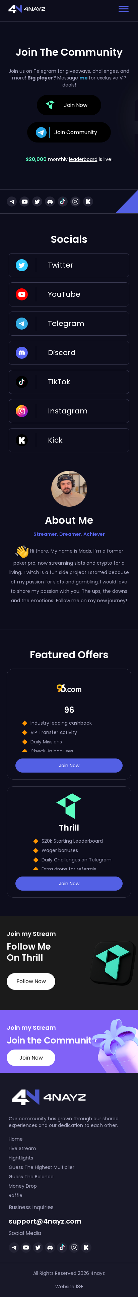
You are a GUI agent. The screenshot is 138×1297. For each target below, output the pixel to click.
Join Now (69, 765)
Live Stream (22, 1148)
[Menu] (123, 9)
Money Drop (23, 1186)
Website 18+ (69, 1286)
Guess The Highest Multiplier (41, 1167)
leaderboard (83, 159)
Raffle (15, 1195)
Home (16, 1139)
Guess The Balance (31, 1176)
